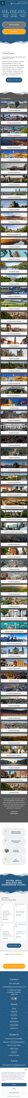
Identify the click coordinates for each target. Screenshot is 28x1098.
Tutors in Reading (14, 581)
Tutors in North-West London (14, 532)
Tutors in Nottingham (14, 557)
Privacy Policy (17, 1096)
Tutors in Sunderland (14, 693)
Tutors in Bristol (14, 185)
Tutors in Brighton (14, 172)
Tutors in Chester (14, 247)
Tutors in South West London (14, 619)
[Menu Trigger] (3, 3)
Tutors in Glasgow (14, 371)
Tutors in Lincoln (14, 457)
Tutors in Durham (14, 309)
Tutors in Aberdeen (14, 110)
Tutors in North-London (14, 519)
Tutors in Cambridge (14, 197)
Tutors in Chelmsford (14, 234)
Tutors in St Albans (14, 656)
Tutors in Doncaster (14, 296)
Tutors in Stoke (14, 681)
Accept (14, 1084)
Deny (14, 1088)
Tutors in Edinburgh (14, 333)
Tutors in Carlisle (14, 222)
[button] (26, 1069)
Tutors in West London (14, 755)
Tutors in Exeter (14, 358)
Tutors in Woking (14, 768)
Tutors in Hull (14, 408)
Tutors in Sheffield (14, 594)
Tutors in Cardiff (14, 209)
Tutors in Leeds (14, 433)
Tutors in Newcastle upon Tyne (14, 507)
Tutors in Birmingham (14, 123)
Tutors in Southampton (14, 644)
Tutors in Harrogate (14, 395)
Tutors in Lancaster (14, 420)
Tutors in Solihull (14, 606)
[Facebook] (15, 998)
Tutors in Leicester (14, 445)
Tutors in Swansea (14, 706)
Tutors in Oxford (14, 569)
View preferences (14, 1092)
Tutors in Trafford (14, 718)
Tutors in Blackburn (14, 135)
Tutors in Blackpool (14, 147)
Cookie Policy (10, 1096)
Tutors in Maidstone (14, 482)
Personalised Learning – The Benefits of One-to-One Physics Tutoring (7, 914)
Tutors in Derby (14, 284)
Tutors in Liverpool (14, 470)
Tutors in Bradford (14, 160)
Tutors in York (14, 792)
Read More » (5, 919)
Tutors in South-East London (14, 631)
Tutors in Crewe (14, 271)
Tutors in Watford (14, 743)
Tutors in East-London (14, 321)
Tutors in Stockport (14, 668)
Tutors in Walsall (14, 730)
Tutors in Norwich (14, 544)
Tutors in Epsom (14, 346)
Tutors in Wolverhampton (14, 780)
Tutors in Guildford (14, 383)
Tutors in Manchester (14, 495)
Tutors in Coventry (14, 259)
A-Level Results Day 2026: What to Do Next (20, 933)
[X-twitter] (12, 998)
